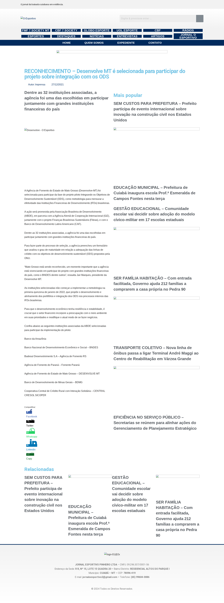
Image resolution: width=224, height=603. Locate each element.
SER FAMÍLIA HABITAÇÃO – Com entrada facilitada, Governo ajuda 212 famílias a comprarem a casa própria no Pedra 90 (153, 284)
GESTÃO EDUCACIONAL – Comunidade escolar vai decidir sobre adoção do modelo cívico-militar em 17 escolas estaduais (154, 214)
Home (66, 42)
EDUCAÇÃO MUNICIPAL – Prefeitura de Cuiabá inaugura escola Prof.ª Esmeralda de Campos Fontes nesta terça (154, 193)
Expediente (126, 42)
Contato (155, 42)
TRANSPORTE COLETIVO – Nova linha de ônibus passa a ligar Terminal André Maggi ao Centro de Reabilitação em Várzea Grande (156, 353)
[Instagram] (130, 4)
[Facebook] (153, 4)
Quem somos (94, 42)
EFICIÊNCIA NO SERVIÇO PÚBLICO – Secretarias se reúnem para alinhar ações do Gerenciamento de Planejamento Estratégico (155, 423)
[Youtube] (176, 4)
